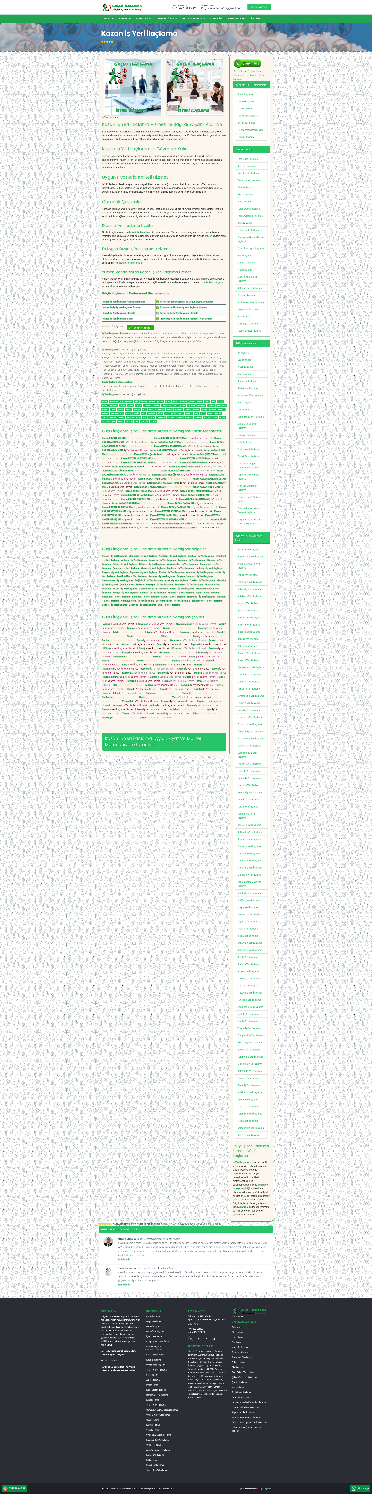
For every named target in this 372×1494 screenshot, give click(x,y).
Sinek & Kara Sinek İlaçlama (158, 1434)
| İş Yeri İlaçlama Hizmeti (119, 624)
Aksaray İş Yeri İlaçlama (249, 1042)
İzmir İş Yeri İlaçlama (248, 799)
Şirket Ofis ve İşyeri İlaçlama (244, 1377)
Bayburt (179, 417)
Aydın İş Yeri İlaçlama (248, 610)
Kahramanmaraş (117, 413)
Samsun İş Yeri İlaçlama (249, 950)
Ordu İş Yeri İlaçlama (248, 928)
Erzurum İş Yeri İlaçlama (249, 724)
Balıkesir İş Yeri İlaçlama (249, 617)
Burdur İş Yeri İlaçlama (248, 653)
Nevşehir (151, 413)
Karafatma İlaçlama (247, 309)
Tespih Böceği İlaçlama (249, 330)
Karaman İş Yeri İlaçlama (250, 1056)
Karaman (188, 417)
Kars (151, 409)
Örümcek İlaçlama (246, 295)
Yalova (120, 421)
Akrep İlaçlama (245, 194)
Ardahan (105, 421)
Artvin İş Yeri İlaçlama (248, 603)
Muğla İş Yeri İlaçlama (248, 900)
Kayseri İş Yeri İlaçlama (249, 825)
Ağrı (136, 401)
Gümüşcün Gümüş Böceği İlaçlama (162, 1409)
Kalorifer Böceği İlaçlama (250, 288)
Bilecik (192, 401)
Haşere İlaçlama (245, 101)
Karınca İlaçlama (246, 262)
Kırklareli (178, 409)
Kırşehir (188, 409)
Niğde (160, 413)
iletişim (208, 236)
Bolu (213, 401)
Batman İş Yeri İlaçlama (249, 1071)
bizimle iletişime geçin (130, 263)
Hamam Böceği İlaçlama (250, 215)
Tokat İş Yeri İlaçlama (248, 985)
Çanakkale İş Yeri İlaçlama (250, 667)
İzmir (144, 409)
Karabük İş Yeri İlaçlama (249, 1113)
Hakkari (105, 409)
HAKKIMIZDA (125, 18)
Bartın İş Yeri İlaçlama (248, 1085)
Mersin (128, 409)
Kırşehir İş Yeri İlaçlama (249, 839)
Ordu (167, 413)
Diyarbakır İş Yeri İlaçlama (250, 695)
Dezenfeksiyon (245, 108)
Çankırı (122, 405)
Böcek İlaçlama (245, 94)
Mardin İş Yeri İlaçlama (249, 893)
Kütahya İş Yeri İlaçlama (249, 860)
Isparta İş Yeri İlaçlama (249, 778)
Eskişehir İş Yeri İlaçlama (250, 731)
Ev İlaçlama (243, 352)
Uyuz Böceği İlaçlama (248, 173)
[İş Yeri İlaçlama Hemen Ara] (247, 59)
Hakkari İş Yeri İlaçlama (249, 764)
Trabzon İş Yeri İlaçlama (249, 992)
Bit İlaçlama (243, 316)
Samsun (189, 413)
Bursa (104, 405)
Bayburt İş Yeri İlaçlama (249, 1049)
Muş (143, 413)
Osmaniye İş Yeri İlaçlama (250, 1127)
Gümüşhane (221, 405)
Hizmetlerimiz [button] (143, 18)
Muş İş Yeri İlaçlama (247, 907)
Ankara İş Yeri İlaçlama (249, 589)
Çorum (130, 405)
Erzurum (182, 405)
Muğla (136, 413)
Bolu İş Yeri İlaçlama (247, 646)
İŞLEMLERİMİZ (216, 18)
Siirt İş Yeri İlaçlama (247, 957)
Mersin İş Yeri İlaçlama (249, 785)
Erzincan (172, 405)
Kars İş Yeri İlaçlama (247, 806)
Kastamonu (159, 409)
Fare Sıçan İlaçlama (247, 158)
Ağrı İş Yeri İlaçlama (247, 574)
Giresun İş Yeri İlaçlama (249, 745)
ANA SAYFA (108, 18)
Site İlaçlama (244, 374)
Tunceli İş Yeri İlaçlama (249, 999)
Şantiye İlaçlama (246, 435)
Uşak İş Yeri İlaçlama (248, 1014)
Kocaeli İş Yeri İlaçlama (249, 846)
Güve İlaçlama (244, 255)
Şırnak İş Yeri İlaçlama (248, 1078)
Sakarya (180, 413)
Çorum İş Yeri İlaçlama (248, 681)
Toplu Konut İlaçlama (248, 449)
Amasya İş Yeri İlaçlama (249, 582)
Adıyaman (114, 401)
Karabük (129, 421)
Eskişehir (191, 405)
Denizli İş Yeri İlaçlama (249, 688)
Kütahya (212, 409)
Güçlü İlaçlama (265, 1488)
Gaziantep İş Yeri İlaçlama (250, 738)
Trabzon (112, 417)
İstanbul (137, 409)
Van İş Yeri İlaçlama (247, 1021)
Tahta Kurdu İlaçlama (248, 230)
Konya (204, 409)
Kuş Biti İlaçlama (246, 166)
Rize (173, 413)
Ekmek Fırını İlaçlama (248, 456)
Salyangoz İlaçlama (247, 323)
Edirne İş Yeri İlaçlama (248, 703)
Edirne (156, 405)
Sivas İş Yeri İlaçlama (248, 971)
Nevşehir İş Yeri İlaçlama (249, 914)
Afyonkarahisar (126, 401)
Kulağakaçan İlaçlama (248, 208)
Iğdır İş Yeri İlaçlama (247, 1099)
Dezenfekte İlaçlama (247, 115)
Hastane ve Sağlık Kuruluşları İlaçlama (249, 1402)
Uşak (138, 417)
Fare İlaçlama (244, 187)
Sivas (210, 413)
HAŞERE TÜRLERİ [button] (166, 18)
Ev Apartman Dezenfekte (250, 129)
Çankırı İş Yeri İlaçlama (249, 674)
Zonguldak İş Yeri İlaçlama (251, 1035)
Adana (104, 401)
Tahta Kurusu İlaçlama (249, 180)
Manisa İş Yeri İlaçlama (249, 874)
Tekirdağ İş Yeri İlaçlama (249, 978)
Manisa (105, 413)
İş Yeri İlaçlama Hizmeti (127, 438)
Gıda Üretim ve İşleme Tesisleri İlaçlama (249, 1422)
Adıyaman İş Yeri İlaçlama (250, 556)
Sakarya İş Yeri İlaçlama (249, 942)
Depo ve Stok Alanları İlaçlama (245, 1407)
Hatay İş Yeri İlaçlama (248, 771)
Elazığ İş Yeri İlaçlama (248, 710)
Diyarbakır (148, 405)
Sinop (203, 413)
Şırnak (214, 417)
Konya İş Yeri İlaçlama (248, 853)
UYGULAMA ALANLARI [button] (192, 18)
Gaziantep (201, 405)
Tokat (104, 417)
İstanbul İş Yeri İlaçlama (249, 792)
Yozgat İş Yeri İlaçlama (249, 1028)
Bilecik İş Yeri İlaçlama (248, 624)
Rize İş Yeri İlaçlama (247, 935)
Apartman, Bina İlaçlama (250, 395)
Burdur (220, 401)
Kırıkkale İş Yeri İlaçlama (249, 1063)
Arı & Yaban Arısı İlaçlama (250, 302)
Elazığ (164, 405)
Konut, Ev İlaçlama (246, 381)
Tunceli (121, 417)
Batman (207, 417)
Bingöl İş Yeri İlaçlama (248, 631)
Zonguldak (161, 417)
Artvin (168, 401)
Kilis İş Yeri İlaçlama (247, 1120)
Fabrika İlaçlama (246, 137)
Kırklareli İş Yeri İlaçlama (249, 832)
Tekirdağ (217, 413)
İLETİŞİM (255, 18)
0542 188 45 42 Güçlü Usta (247, 71)
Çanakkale (113, 405)
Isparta (120, 409)
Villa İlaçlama (244, 442)
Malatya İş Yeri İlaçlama (249, 867)
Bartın (222, 417)
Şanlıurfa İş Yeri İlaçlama (250, 1006)
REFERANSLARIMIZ (237, 18)
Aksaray (171, 417)
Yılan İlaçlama (244, 269)
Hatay (113, 409)
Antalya (160, 401)
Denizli (138, 405)
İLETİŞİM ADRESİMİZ (259, 7)
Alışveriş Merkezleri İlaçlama (244, 1412)
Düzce (153, 421)
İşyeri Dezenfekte (246, 122)
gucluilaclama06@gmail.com (223, 8)
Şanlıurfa (130, 417)
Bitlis (207, 401)
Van (144, 417)
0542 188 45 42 (186, 8)
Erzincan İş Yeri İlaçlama (249, 717)
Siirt (196, 413)
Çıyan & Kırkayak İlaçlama (250, 248)
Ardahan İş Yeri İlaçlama (249, 1092)
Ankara (152, 401)
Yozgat (151, 417)
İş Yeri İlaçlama (245, 366)
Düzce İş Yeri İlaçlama (248, 1135)
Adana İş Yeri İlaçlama (248, 549)
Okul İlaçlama (244, 409)
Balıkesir (183, 401)
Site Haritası (237, 1316)
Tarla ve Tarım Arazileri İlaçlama (246, 1417)
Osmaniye (144, 421)
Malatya (221, 409)
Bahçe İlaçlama (245, 402)
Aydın (175, 401)
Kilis (136, 421)
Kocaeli (196, 409)
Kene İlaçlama (244, 223)
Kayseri (169, 409)
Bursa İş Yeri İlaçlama (248, 660)
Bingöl (199, 401)
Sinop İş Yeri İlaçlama (248, 964)
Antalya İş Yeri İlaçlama (249, 596)
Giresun (211, 405)
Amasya (144, 401)
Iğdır (113, 421)
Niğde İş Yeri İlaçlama (248, 921)
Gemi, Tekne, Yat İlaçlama (250, 416)
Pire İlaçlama (244, 201)
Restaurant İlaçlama (247, 388)
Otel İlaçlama (244, 359)
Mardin (129, 413)
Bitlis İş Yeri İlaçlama (248, 638)
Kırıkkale (198, 417)
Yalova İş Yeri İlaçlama (249, 1106)
